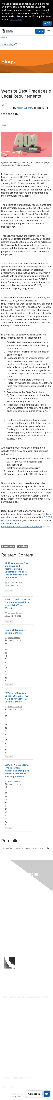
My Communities (16, 1061)
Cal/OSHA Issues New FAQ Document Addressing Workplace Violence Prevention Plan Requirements (17, 771)
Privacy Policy (15, 1064)
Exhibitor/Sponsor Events (20, 1053)
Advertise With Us (17, 1050)
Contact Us (14, 1022)
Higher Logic (21, 1087)
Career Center (15, 1047)
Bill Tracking (14, 1036)
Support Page (7, 44)
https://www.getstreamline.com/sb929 (21, 526)
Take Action (14, 1033)
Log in (40, 31)
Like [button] (4, 126)
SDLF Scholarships (17, 1028)
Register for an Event (19, 1030)
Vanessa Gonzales (15, 582)
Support (12, 1025)
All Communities (16, 1058)
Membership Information (20, 1056)
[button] (48, 848)
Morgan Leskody (15, 707)
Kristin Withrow (25, 108)
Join (2, 37)
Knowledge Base (17, 1038)
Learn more (16, 19)
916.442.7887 (24, 1004)
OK (48, 23)
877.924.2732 (9, 1004)
